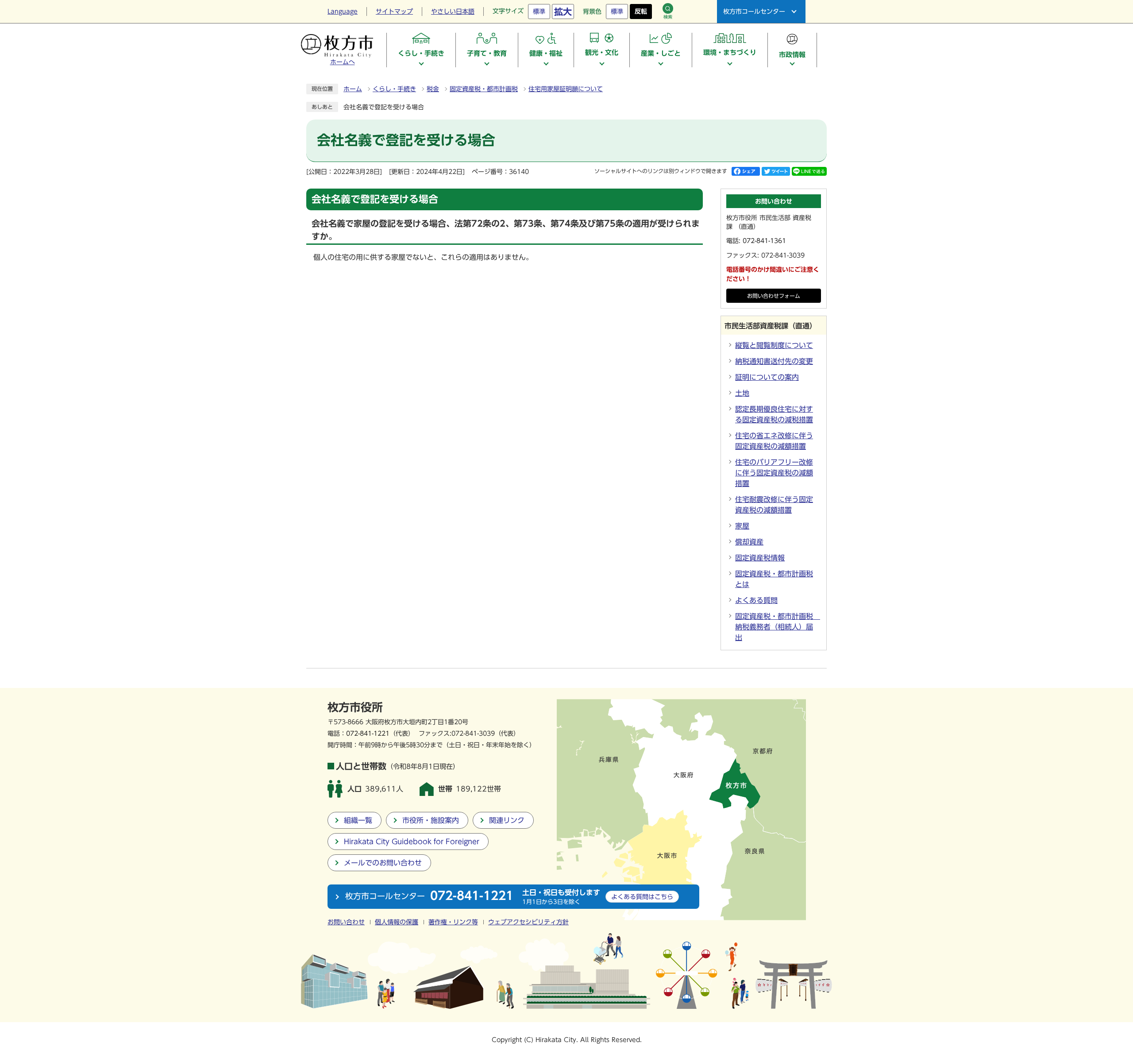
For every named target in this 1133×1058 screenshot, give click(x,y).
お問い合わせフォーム (773, 295)
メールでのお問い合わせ (383, 862)
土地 (742, 393)
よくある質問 (756, 600)
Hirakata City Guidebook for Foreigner (411, 841)
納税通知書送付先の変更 (774, 361)
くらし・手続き (394, 89)
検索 (667, 17)
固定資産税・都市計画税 (484, 89)
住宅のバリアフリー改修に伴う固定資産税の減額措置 (774, 473)
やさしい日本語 (452, 11)
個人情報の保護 (396, 922)
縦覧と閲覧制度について (774, 345)
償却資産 (749, 541)
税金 (433, 89)
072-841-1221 (367, 733)
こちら (642, 896)
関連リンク (506, 820)
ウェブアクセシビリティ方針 (528, 922)
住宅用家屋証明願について (565, 89)
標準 (539, 11)
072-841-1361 (764, 241)
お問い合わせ (346, 922)
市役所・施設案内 (430, 820)
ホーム (352, 89)
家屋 (742, 525)
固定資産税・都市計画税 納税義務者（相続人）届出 (777, 627)
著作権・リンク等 (453, 922)
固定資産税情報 (760, 557)
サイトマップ (394, 11)
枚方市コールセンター (754, 11)
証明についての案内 (767, 377)
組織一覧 (358, 820)
